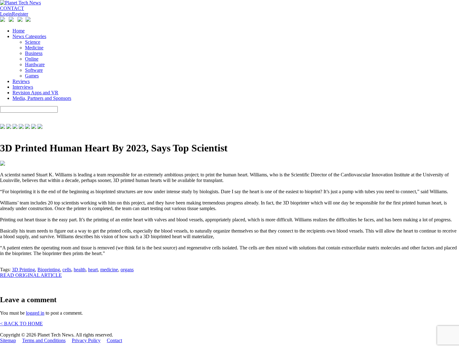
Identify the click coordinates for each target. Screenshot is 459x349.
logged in (35, 313)
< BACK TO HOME (21, 323)
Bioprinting (48, 269)
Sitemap (8, 340)
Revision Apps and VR (35, 92)
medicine (109, 269)
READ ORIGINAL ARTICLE (31, 275)
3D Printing (23, 269)
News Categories (29, 36)
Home (18, 30)
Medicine (34, 47)
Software (34, 70)
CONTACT (12, 8)
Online (31, 58)
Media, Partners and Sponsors (41, 98)
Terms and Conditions (44, 340)
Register (20, 14)
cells (66, 269)
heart (93, 269)
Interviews (22, 87)
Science (32, 42)
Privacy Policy (86, 340)
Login (6, 14)
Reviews (21, 81)
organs (127, 269)
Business (33, 53)
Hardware (35, 64)
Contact (114, 340)
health (80, 269)
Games (32, 75)
